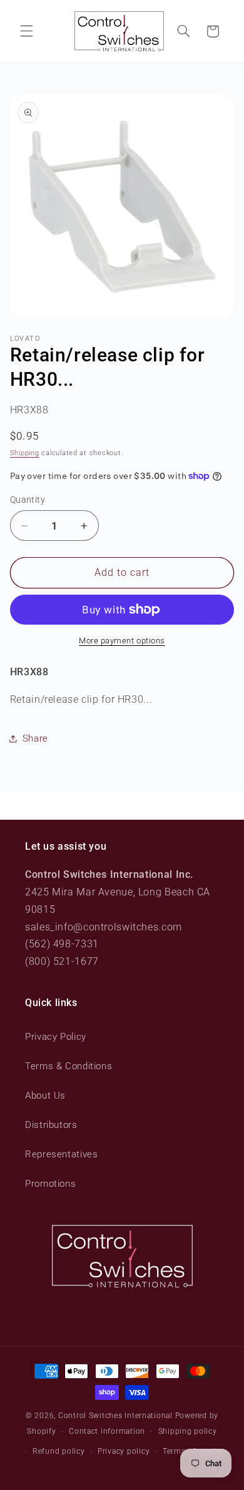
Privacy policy (124, 1451)
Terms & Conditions (68, 1066)
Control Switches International (115, 1415)
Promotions (50, 1183)
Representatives (61, 1154)
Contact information (107, 1431)
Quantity (27, 500)
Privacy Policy (55, 1036)
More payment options (122, 640)
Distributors (51, 1124)
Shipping (24, 453)
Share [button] (35, 738)
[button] (26, 31)
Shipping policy (187, 1431)
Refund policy (59, 1451)
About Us (45, 1095)
